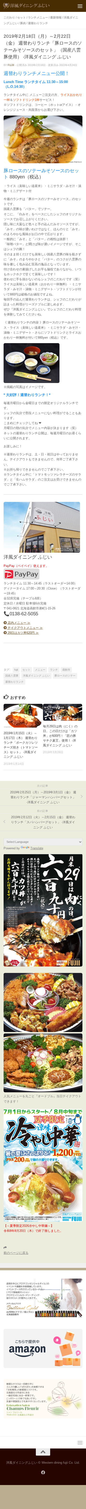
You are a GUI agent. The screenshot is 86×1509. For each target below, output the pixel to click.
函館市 (66, 669)
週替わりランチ (38, 23)
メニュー (40, 669)
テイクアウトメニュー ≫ (25, 628)
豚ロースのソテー (64, 675)
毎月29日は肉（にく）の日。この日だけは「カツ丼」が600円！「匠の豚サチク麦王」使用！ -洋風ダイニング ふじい (60, 735)
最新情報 (56, 17)
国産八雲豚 (11, 675)
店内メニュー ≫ (18, 623)
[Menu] (80, 6)
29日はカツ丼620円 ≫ (23, 633)
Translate (36, 848)
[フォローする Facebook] (43, 1472)
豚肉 (23, 23)
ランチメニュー (38, 17)
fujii (11, 65)
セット (21, 17)
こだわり (9, 17)
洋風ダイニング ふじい (36, 675)
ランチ (54, 669)
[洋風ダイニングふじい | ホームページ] (34, 5)
